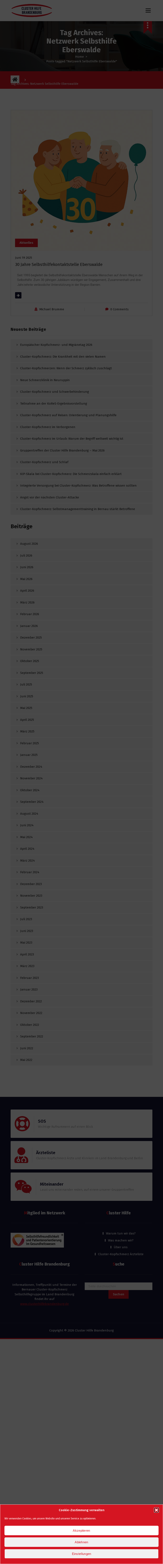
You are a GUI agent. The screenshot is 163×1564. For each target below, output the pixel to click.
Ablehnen (81, 1542)
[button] (156, 1510)
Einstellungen (81, 1554)
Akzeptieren (81, 1530)
